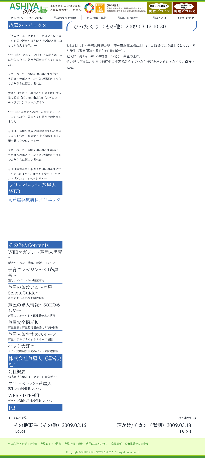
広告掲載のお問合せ (136, 443)
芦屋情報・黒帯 (97, 18)
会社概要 (116, 443)
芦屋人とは (159, 18)
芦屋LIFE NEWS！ (129, 18)
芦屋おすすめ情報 (64, 18)
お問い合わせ (185, 18)
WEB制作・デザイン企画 (26, 18)
